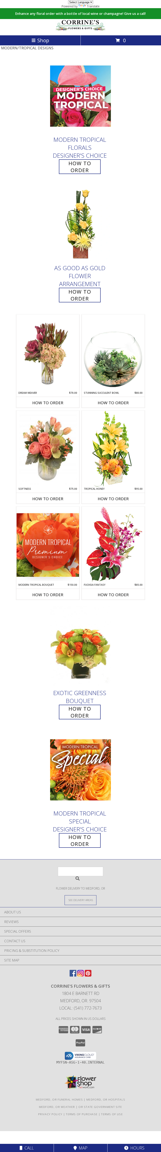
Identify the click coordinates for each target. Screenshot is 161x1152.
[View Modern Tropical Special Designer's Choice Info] (80, 770)
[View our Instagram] (80, 975)
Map (82, 1148)
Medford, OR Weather (57, 1107)
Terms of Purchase (81, 1114)
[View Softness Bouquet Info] (47, 449)
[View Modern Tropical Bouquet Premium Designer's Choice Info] (47, 545)
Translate (93, 6)
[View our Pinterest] (88, 975)
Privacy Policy (50, 1114)
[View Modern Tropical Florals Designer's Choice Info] (80, 96)
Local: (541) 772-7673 (80, 1008)
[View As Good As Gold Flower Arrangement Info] (80, 224)
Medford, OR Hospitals (105, 1099)
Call (28, 1148)
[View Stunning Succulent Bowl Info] (113, 353)
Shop (43, 40)
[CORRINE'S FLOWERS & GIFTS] (80, 29)
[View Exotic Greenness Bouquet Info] (80, 646)
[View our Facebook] (73, 975)
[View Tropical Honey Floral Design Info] (113, 449)
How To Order (80, 167)
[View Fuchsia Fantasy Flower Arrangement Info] (113, 545)
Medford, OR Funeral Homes (59, 1099)
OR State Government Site (100, 1107)
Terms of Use (112, 1114)
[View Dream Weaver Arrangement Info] (47, 353)
